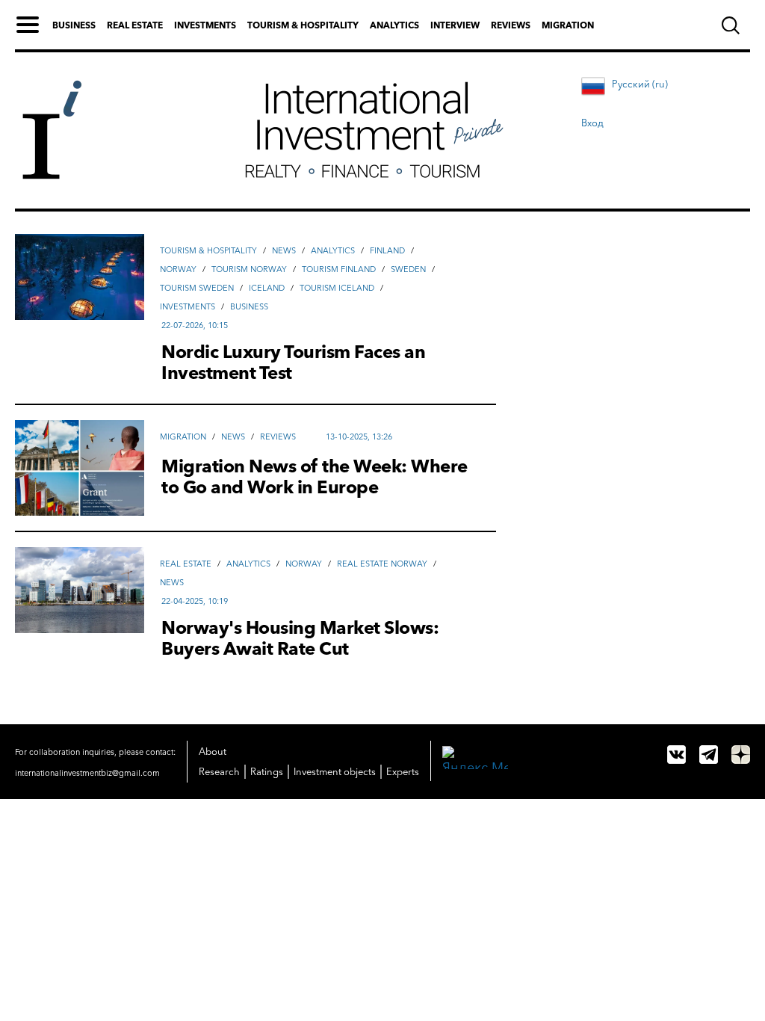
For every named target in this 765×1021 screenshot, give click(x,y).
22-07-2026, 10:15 (194, 325)
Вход (592, 123)
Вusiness (249, 306)
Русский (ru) (640, 84)
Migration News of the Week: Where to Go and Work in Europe (314, 477)
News (284, 250)
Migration (568, 25)
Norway (178, 269)
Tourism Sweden (197, 288)
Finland (387, 250)
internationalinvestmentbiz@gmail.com (87, 773)
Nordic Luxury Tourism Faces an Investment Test (293, 362)
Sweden (408, 269)
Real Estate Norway (382, 563)
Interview (455, 25)
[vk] (676, 754)
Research (219, 771)
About (212, 751)
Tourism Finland (339, 269)
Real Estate (185, 563)
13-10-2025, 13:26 (359, 436)
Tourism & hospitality (303, 25)
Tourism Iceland (337, 288)
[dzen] (740, 754)
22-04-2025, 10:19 (194, 601)
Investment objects (335, 771)
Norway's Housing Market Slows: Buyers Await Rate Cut (300, 638)
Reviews (510, 25)
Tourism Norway (249, 269)
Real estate (135, 25)
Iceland (267, 288)
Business (74, 25)
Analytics (394, 25)
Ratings (266, 771)
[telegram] (708, 754)
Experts (402, 771)
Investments (205, 25)
